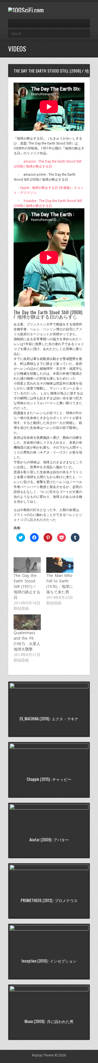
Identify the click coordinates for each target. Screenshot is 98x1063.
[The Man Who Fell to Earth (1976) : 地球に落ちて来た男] (60, 565)
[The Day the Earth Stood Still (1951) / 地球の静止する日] (27, 565)
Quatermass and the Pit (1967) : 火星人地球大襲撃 (27, 641)
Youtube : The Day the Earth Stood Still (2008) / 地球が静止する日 (48, 203)
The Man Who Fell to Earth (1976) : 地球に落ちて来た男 (59, 583)
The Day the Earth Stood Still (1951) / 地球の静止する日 (27, 586)
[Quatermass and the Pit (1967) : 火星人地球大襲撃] (27, 622)
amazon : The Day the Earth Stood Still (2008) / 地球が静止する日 (47, 164)
